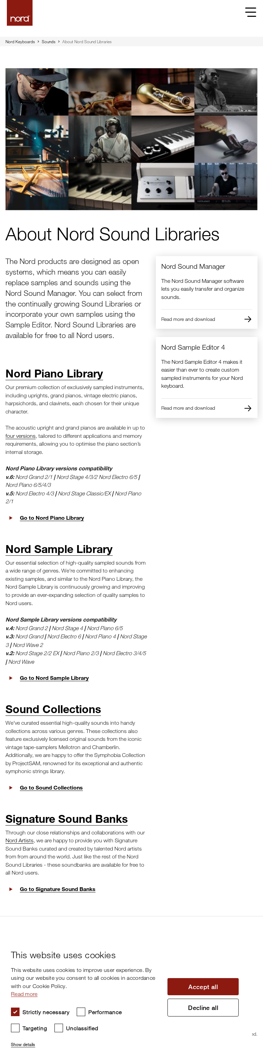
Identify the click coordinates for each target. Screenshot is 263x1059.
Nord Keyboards (20, 41)
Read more (24, 994)
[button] (86, 1041)
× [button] (244, 940)
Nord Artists (19, 840)
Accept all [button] (203, 986)
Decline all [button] (203, 1007)
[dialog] (126, 996)
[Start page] (20, 13)
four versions (20, 436)
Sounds (48, 41)
